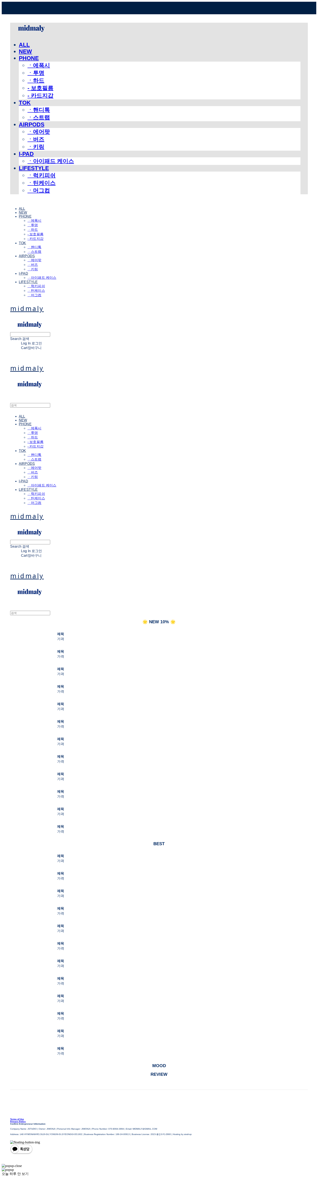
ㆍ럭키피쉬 (41, 175)
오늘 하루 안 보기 (15, 1174)
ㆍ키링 (35, 146)
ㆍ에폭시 (38, 65)
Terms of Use (17, 1119)
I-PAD (26, 154)
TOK (25, 102)
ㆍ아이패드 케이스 (50, 161)
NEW (25, 51)
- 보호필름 (40, 88)
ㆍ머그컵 (38, 190)
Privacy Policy (18, 1121)
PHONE (29, 58)
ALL (24, 44)
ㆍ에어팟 (38, 131)
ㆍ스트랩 (38, 117)
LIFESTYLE (34, 168)
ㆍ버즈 (35, 139)
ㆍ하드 (35, 80)
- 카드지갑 (40, 95)
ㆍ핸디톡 (38, 110)
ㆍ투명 (35, 73)
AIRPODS (31, 124)
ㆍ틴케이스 (41, 183)
